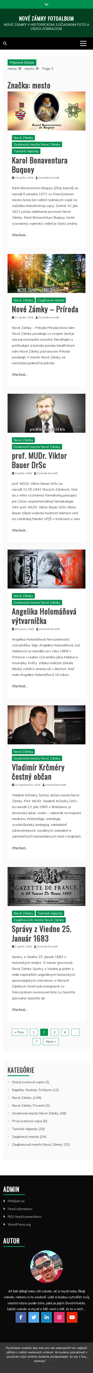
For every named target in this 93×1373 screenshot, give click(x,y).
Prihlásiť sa (16, 1201)
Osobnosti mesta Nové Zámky (37, 144)
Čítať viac (53, 1361)
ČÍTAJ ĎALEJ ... (19, 235)
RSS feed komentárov (25, 1216)
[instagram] (59, 1317)
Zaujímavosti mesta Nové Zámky (38, 920)
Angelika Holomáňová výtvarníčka (44, 615)
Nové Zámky (23, 137)
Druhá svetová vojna (28, 1082)
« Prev (19, 1032)
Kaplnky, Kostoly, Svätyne (32, 1090)
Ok (43, 1366)
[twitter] (33, 1317)
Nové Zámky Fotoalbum (46, 18)
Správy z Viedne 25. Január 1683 (42, 933)
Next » (51, 1041)
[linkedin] (46, 1317)
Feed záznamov (20, 1209)
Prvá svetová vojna (27, 1121)
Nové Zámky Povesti (28, 1105)
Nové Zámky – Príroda (45, 308)
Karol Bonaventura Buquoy (40, 164)
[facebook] (21, 1317)
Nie (49, 1366)
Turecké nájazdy (26, 151)
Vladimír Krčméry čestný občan (38, 771)
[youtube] (72, 1317)
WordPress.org (19, 1224)
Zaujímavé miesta (50, 300)
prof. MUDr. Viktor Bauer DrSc (39, 459)
